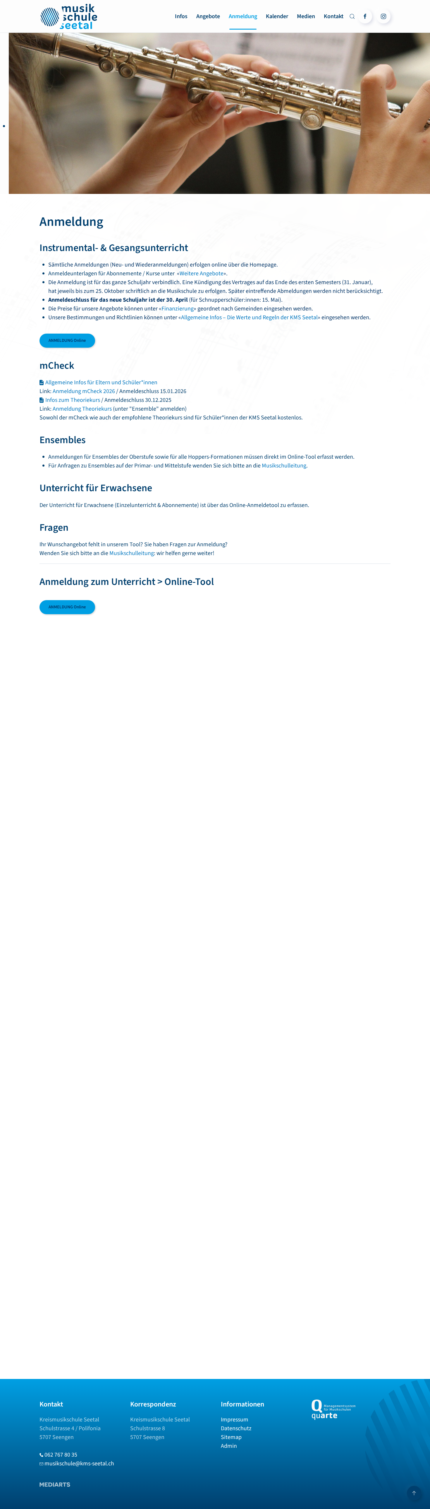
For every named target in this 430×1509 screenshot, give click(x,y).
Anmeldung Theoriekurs (82, 409)
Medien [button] (306, 16)
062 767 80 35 (60, 1455)
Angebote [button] (208, 16)
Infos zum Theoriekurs (72, 400)
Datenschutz (236, 1428)
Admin (229, 1446)
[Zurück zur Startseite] (68, 16)
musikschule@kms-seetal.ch (79, 1464)
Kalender (277, 16)
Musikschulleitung (284, 466)
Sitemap (231, 1437)
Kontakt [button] (333, 16)
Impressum (234, 1420)
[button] (352, 16)
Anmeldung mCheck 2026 (84, 391)
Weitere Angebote (203, 273)
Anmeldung (243, 16)
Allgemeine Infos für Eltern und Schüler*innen (101, 382)
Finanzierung (178, 309)
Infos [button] (181, 16)
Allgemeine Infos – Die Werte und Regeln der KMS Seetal (249, 317)
